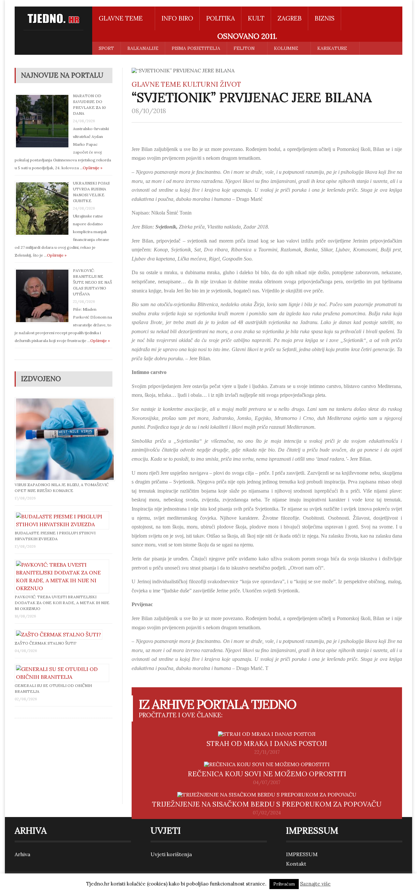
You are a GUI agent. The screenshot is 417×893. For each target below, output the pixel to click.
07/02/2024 (267, 813)
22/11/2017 (267, 752)
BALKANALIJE (142, 48)
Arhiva (22, 854)
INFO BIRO (177, 18)
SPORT (106, 48)
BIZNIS (325, 18)
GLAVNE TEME (156, 84)
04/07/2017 (266, 782)
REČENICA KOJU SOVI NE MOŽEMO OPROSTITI (267, 773)
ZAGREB (290, 18)
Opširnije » (92, 167)
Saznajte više (315, 883)
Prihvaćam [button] (284, 884)
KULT (256, 18)
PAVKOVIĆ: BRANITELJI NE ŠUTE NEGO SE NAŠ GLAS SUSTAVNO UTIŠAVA (92, 282)
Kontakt (296, 863)
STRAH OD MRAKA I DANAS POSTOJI (267, 743)
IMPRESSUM (302, 854)
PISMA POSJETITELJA (196, 48)
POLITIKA (220, 18)
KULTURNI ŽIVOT (211, 84)
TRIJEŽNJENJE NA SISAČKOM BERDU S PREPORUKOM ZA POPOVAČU (266, 804)
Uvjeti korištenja (171, 854)
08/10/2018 (149, 111)
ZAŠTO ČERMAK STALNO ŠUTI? (46, 643)
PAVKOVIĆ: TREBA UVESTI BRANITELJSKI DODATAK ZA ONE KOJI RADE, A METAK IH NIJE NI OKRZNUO (62, 602)
